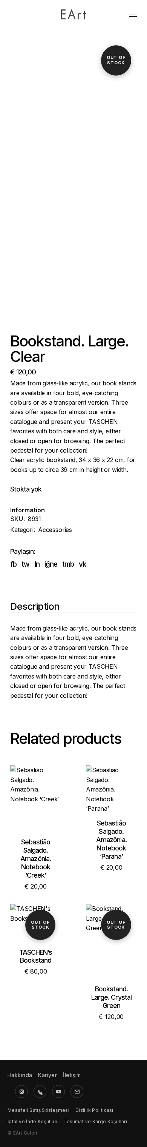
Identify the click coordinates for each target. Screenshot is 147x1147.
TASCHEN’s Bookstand (35, 956)
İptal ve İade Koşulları (32, 1121)
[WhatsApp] (40, 1091)
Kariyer (47, 1075)
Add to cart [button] (35, 806)
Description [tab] (35, 606)
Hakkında (20, 1075)
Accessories (55, 529)
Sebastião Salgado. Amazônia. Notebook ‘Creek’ (35, 858)
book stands (119, 383)
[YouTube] (58, 1091)
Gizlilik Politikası (94, 1110)
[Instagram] (21, 1091)
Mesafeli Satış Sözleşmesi (38, 1110)
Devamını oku (111, 949)
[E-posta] (76, 1091)
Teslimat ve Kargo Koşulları (95, 1121)
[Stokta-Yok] (35, 923)
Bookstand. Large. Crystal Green (111, 997)
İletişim (72, 1075)
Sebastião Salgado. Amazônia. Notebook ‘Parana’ (111, 839)
